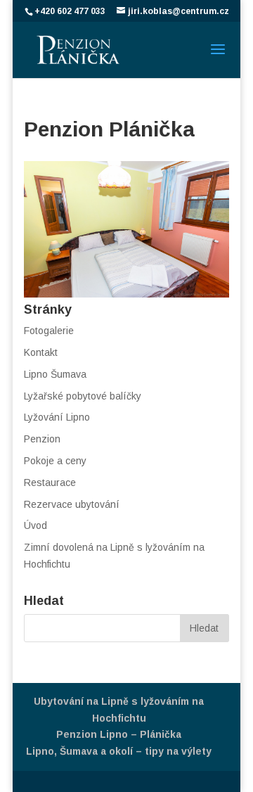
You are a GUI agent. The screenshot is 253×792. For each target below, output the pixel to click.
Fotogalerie (49, 330)
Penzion (42, 439)
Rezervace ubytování (71, 504)
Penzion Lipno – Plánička (118, 734)
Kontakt (41, 352)
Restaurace (50, 482)
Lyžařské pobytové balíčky (82, 396)
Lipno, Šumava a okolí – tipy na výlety (119, 751)
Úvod (35, 525)
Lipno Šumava (55, 374)
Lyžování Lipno (57, 417)
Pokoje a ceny (55, 460)
